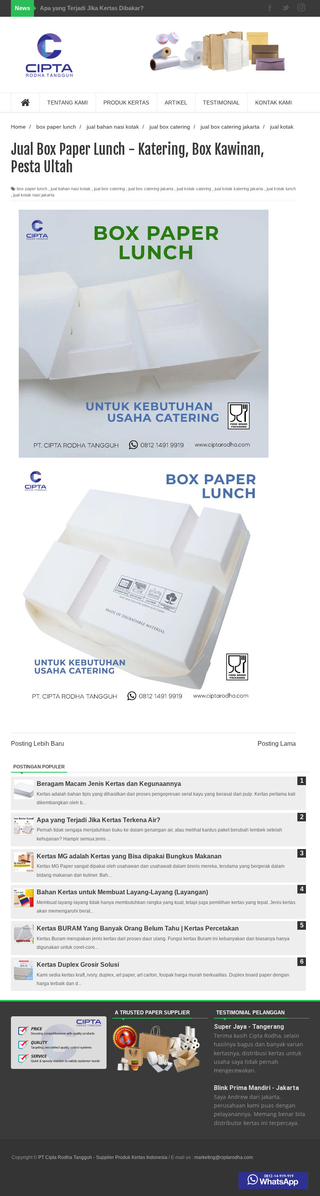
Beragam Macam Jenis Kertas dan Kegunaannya (109, 783)
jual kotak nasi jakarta (33, 195)
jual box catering (109, 188)
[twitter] (285, 8)
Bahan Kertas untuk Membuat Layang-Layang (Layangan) (122, 892)
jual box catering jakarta (150, 188)
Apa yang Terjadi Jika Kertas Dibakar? (92, 8)
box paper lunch (32, 188)
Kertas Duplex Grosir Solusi (78, 964)
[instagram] (301, 8)
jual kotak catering (194, 188)
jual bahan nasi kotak (71, 188)
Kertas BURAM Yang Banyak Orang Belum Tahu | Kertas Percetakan (138, 928)
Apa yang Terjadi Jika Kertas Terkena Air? (98, 820)
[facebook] (270, 8)
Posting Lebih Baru (37, 743)
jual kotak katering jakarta (239, 188)
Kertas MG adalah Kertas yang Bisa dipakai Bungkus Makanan (129, 856)
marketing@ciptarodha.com (223, 1157)
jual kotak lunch (281, 188)
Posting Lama (277, 743)
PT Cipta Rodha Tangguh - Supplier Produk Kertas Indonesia (103, 1157)
